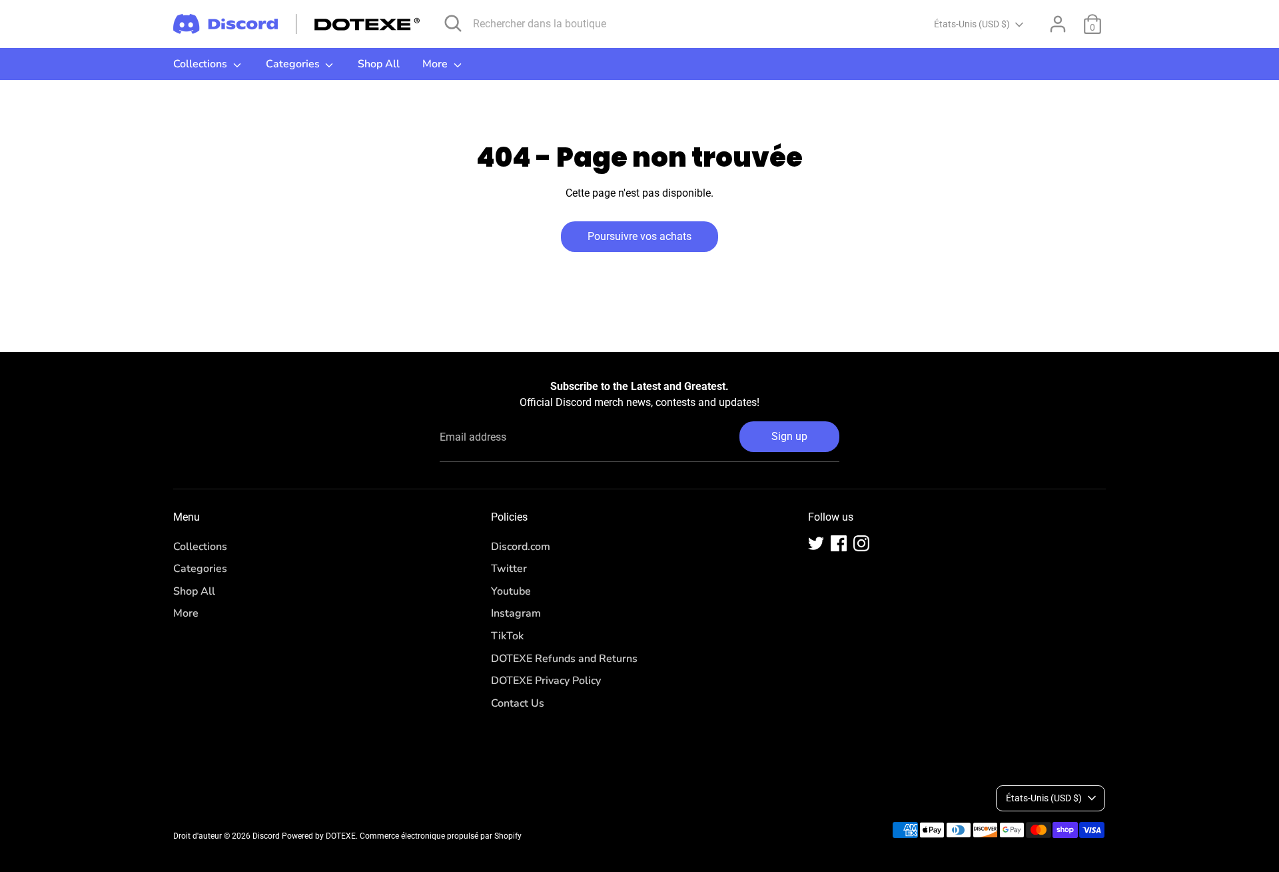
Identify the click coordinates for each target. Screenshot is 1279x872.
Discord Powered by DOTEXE (304, 836)
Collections (201, 64)
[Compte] (1058, 24)
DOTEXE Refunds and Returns (564, 658)
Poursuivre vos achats (639, 236)
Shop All (379, 64)
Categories (294, 64)
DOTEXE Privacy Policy (546, 680)
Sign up (789, 436)
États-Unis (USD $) (972, 24)
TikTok (507, 636)
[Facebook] (839, 543)
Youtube (511, 591)
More (436, 64)
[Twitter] (816, 543)
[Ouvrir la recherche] (453, 23)
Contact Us (517, 703)
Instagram (516, 613)
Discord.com (520, 546)
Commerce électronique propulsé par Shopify (441, 836)
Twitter (509, 568)
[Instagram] (861, 543)
